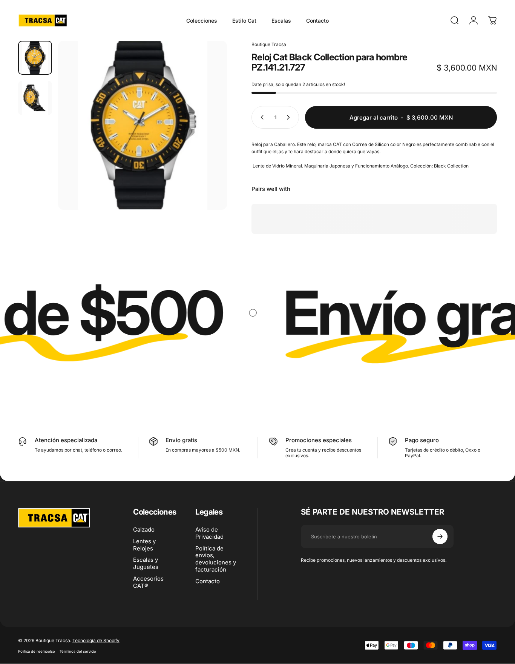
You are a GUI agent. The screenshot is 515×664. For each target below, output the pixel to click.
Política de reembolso (36, 651)
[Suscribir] (440, 536)
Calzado (144, 529)
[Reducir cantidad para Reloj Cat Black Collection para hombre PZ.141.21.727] (260, 117)
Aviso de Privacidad (209, 533)
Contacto (207, 581)
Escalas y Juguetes (145, 563)
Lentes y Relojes (144, 545)
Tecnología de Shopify (96, 640)
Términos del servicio (78, 651)
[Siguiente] (207, 138)
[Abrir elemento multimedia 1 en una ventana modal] (142, 125)
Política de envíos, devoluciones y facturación (215, 559)
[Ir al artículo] (35, 58)
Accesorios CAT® (148, 582)
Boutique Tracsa (268, 44)
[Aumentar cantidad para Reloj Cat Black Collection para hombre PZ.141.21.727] (290, 117)
